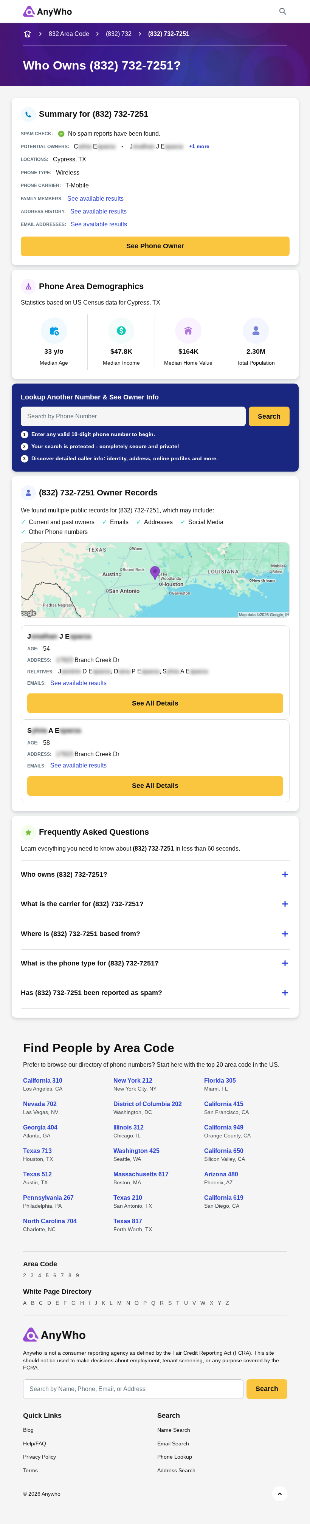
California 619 (223, 1197)
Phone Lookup (174, 1457)
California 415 (223, 1104)
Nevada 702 (40, 1104)
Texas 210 (127, 1197)
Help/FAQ (34, 1443)
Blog (28, 1430)
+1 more (199, 146)
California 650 (223, 1151)
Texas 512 (37, 1174)
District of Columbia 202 (147, 1104)
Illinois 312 (128, 1127)
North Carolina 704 (50, 1221)
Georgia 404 (40, 1127)
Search (269, 416)
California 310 (42, 1080)
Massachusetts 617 (141, 1174)
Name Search (173, 1430)
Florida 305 (220, 1080)
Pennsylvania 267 (48, 1197)
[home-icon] (27, 34)
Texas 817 (127, 1221)
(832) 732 (119, 34)
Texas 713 (37, 1151)
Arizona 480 (221, 1174)
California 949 (223, 1127)
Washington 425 (136, 1151)
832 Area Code (69, 34)
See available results (95, 198)
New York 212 (132, 1080)
